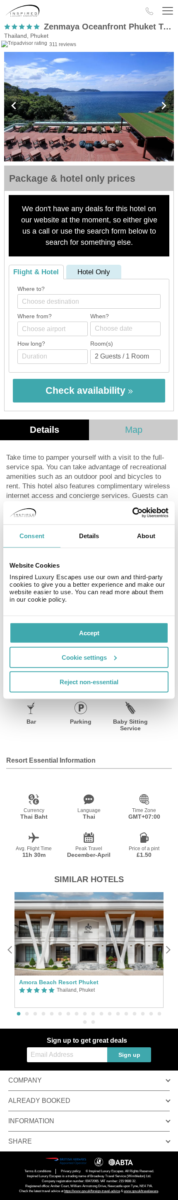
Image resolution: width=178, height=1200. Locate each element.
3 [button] (35, 1014)
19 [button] (85, 1022)
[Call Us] (149, 11)
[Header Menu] (167, 11)
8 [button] (76, 1014)
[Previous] (10, 950)
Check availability (87, 390)
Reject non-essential (89, 681)
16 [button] (143, 1014)
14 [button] (126, 1014)
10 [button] (93, 1014)
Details (44, 429)
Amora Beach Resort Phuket (59, 982)
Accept (89, 633)
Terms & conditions (37, 1171)
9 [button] (85, 1014)
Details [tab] (89, 535)
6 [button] (60, 1014)
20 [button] (93, 1022)
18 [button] (159, 1014)
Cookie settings (84, 657)
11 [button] (101, 1014)
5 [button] (52, 1014)
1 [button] (18, 1014)
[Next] (168, 950)
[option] (89, 950)
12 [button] (110, 1014)
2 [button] (27, 1014)
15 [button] (134, 1014)
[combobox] (89, 301)
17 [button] (151, 1014)
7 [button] (68, 1014)
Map (133, 429)
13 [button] (118, 1014)
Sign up (129, 1054)
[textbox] (93, 301)
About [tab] (146, 535)
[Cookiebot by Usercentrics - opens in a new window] (132, 512)
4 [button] (43, 1014)
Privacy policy (71, 1171)
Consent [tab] (31, 535)
